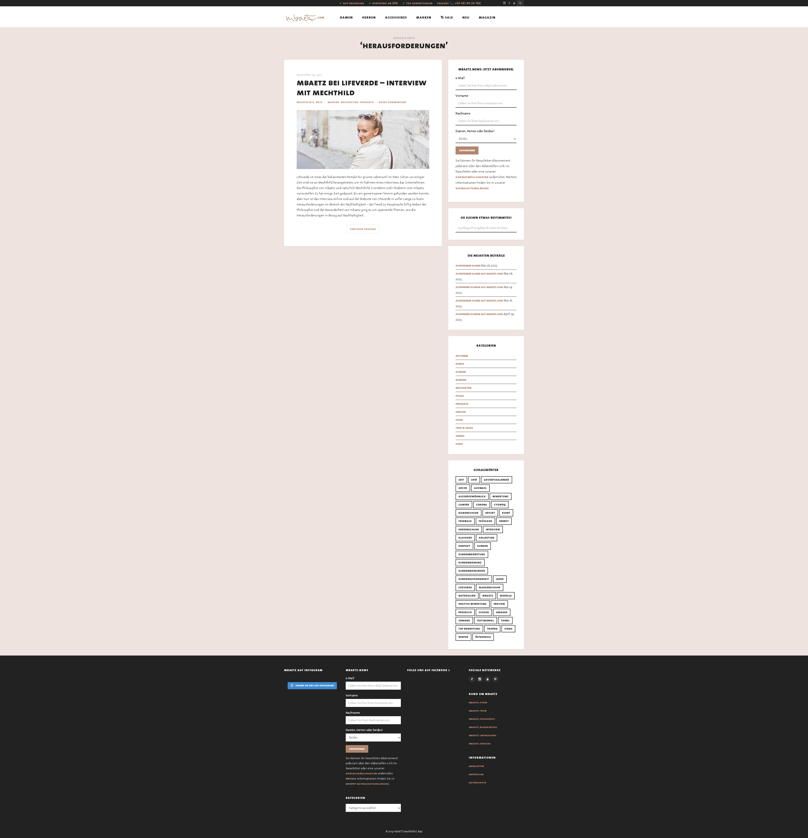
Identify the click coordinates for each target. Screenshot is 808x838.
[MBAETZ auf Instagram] (504, 3)
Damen (346, 17)
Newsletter (476, 766)
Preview (499, 603)
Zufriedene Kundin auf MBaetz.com (479, 287)
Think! (505, 620)
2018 (474, 479)
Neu (465, 17)
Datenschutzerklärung (472, 188)
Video (459, 444)
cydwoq (500, 504)
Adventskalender (496, 479)
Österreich (483, 637)
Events (460, 364)
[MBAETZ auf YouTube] (514, 3)
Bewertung (501, 496)
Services (461, 412)
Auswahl (480, 488)
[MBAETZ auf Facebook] (509, 3)
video (508, 628)
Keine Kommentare (392, 102)
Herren (369, 17)
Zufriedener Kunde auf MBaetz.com (479, 273)
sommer (464, 620)
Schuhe (484, 612)
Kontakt (464, 545)
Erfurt (490, 512)
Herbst (504, 521)
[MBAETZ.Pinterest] (495, 679)
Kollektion (486, 537)
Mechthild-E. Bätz (310, 102)
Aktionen (462, 356)
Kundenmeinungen (471, 570)
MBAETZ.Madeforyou (483, 727)
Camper (463, 504)
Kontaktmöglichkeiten (472, 177)
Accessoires (396, 17)
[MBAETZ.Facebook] (472, 679)
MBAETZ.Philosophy (482, 719)
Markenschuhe (489, 587)
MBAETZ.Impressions (483, 735)
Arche (462, 488)
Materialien (467, 595)
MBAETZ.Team (478, 710)
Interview (493, 529)
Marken (423, 17)
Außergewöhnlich (472, 496)
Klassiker (465, 537)
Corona (481, 504)
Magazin (487, 17)
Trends (460, 436)
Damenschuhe (468, 512)
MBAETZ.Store (478, 702)
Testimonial (485, 620)
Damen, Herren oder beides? (475, 131)
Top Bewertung (469, 628)
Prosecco (465, 612)
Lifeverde (465, 587)
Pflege (460, 396)
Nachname (463, 113)
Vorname (462, 95)
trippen (492, 628)
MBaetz (487, 595)
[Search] (520, 3)
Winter (463, 637)
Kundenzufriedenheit (473, 579)
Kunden (461, 372)
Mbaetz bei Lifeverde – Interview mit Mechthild (361, 87)
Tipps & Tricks (464, 428)
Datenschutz (477, 782)
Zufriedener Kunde (468, 265)
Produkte (367, 102)
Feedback (465, 521)
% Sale (447, 17)
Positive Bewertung (472, 603)
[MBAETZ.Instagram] (480, 679)
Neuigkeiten (349, 102)
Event (506, 512)
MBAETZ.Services (480, 743)
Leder (500, 579)
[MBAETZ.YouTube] (487, 679)
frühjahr (485, 521)
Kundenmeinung (470, 562)
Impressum (476, 774)
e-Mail (460, 78)
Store (459, 420)
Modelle (506, 595)
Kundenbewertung (471, 554)
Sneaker (502, 612)
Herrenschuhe (468, 529)
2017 (461, 479)
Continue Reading (363, 229)
